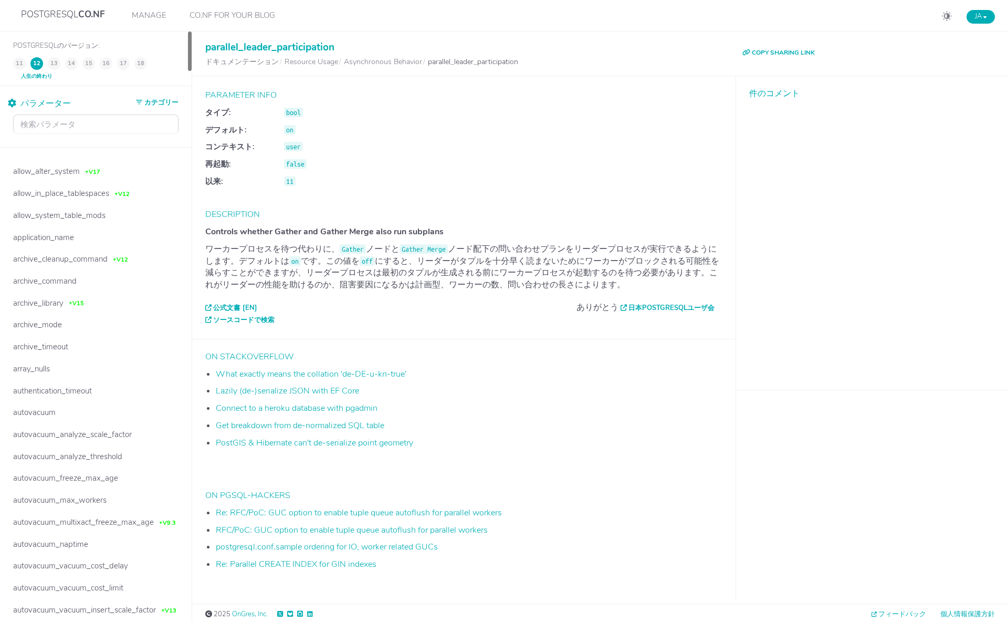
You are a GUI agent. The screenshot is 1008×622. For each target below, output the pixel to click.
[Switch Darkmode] (946, 17)
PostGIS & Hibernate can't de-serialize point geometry (314, 443)
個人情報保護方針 (967, 614)
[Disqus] (872, 236)
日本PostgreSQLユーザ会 (671, 308)
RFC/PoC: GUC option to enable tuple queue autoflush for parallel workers (352, 530)
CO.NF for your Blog (232, 15)
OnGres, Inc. (250, 614)
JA (979, 16)
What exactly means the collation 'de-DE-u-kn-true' (311, 374)
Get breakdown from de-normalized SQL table (300, 425)
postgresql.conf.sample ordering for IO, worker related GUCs (327, 547)
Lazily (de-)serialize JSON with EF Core (287, 391)
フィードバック (902, 614)
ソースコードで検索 (244, 320)
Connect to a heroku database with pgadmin (296, 408)
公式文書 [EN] (235, 308)
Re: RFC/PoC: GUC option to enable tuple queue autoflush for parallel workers (359, 513)
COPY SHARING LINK (782, 52)
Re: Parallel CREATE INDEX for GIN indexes (296, 564)
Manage (149, 15)
